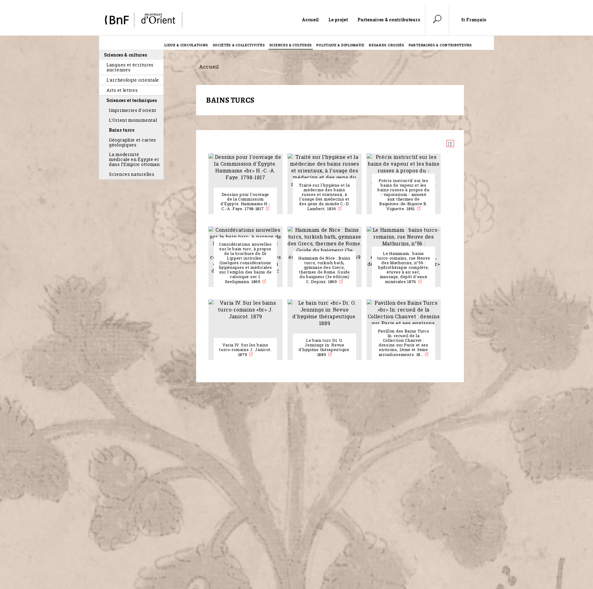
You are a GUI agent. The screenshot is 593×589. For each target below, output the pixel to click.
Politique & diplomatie (340, 45)
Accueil (310, 20)
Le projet (338, 20)
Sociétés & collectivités (239, 45)
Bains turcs (122, 130)
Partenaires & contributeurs (389, 20)
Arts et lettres (122, 90)
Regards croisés (386, 45)
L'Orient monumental (133, 120)
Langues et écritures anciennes (130, 67)
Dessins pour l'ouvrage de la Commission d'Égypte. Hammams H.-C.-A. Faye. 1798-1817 (246, 201)
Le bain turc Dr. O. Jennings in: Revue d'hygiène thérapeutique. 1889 (325, 347)
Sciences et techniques (132, 100)
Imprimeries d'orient (132, 110)
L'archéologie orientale (133, 80)
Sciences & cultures (290, 45)
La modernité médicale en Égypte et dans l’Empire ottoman (134, 159)
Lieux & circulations (186, 45)
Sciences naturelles (131, 174)
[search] (437, 19)
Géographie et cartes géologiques (132, 142)
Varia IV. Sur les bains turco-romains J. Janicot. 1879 (245, 349)
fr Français (473, 20)
